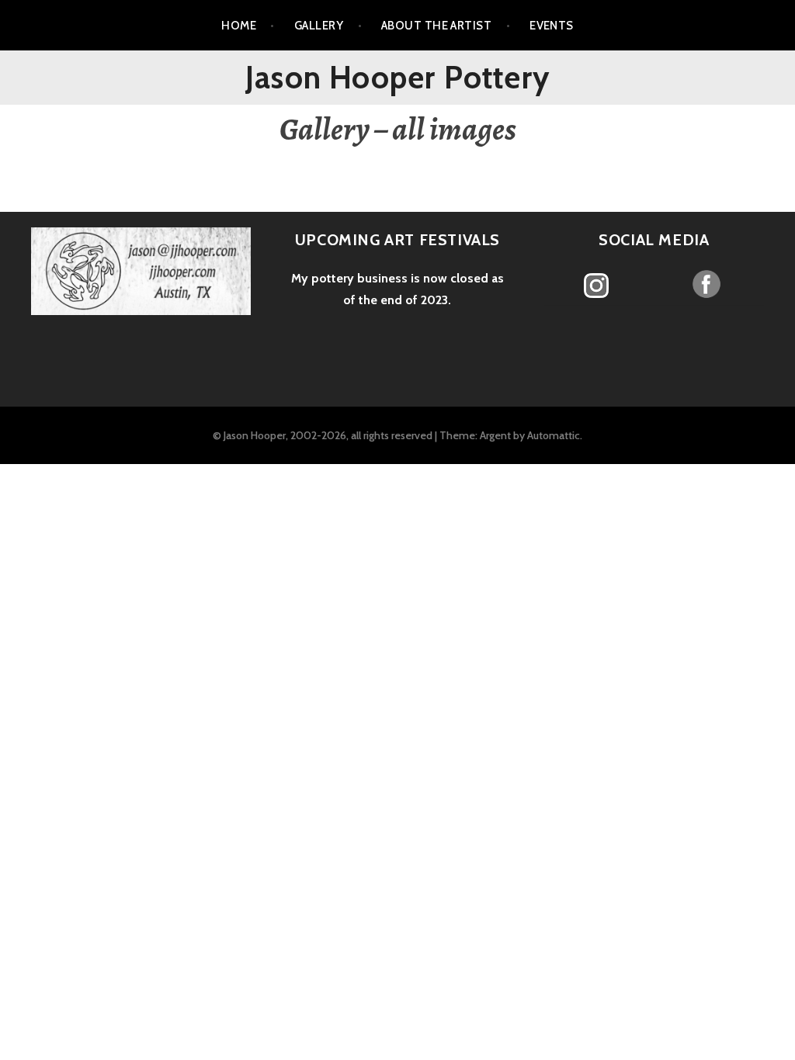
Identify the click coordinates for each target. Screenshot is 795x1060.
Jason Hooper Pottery (397, 77)
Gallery (318, 26)
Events (551, 26)
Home (238, 26)
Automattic (553, 435)
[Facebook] (706, 284)
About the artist (436, 26)
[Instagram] (596, 285)
